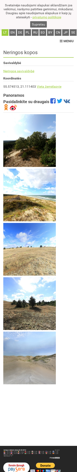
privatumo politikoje (46, 17)
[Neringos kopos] (29, 140)
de (20, 32)
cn (58, 32)
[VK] (66, 101)
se (73, 32)
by (50, 32)
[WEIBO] (13, 108)
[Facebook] (53, 101)
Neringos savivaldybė (18, 71)
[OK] (6, 108)
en (12, 32)
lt (5, 32)
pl (28, 32)
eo (43, 32)
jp (66, 32)
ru (35, 32)
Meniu (68, 41)
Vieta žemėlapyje (49, 87)
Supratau (38, 24)
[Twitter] (59, 101)
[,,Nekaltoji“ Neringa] (29, 195)
